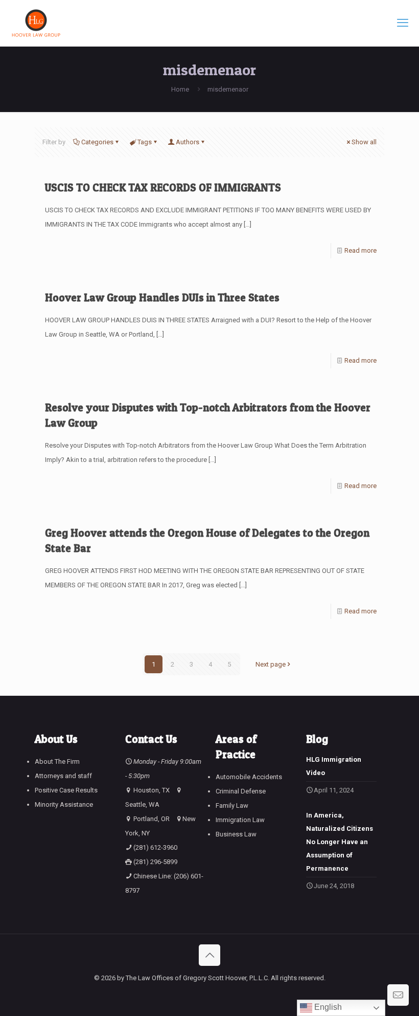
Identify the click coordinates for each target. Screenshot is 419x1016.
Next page (270, 664)
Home (180, 89)
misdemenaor (227, 89)
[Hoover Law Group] (35, 23)
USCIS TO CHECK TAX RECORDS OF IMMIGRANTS (163, 187)
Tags (144, 142)
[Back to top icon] (209, 955)
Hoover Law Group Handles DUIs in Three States (162, 297)
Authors (187, 142)
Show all (364, 142)
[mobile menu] (402, 23)
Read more (360, 250)
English (327, 1007)
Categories (97, 142)
